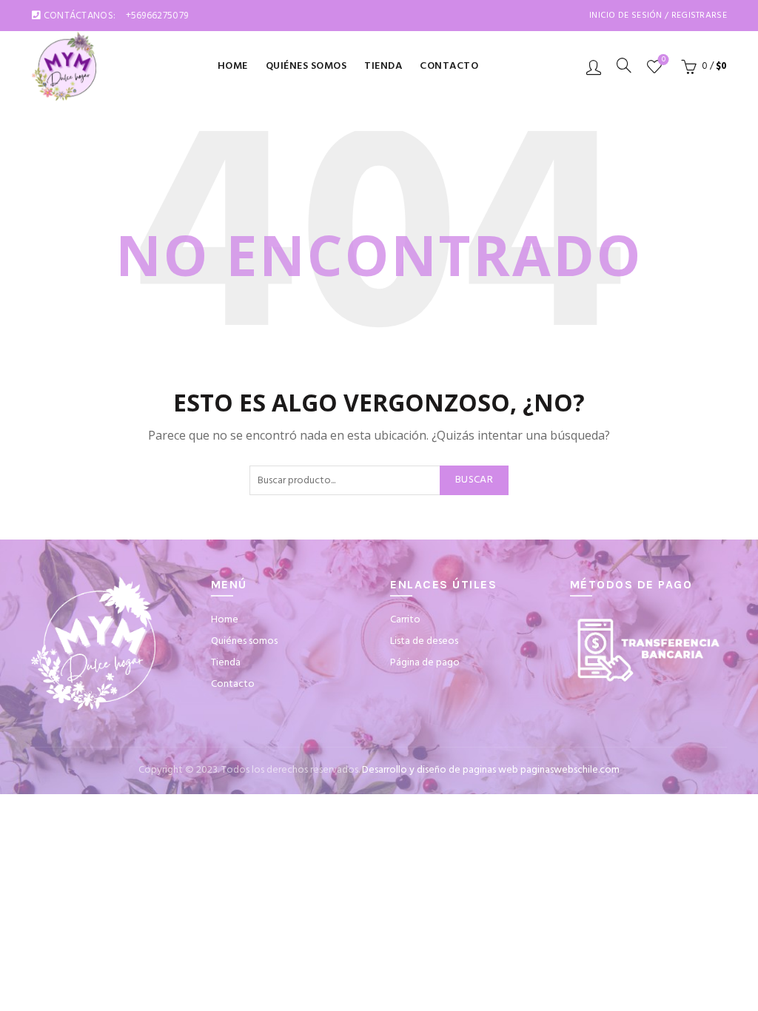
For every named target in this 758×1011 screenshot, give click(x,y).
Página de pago (425, 662)
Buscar (474, 479)
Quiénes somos (306, 66)
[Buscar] (624, 65)
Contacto (449, 66)
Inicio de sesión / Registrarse (658, 15)
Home (233, 66)
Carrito (405, 619)
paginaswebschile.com (570, 770)
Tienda (383, 66)
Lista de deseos (663, 60)
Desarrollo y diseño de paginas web (440, 770)
